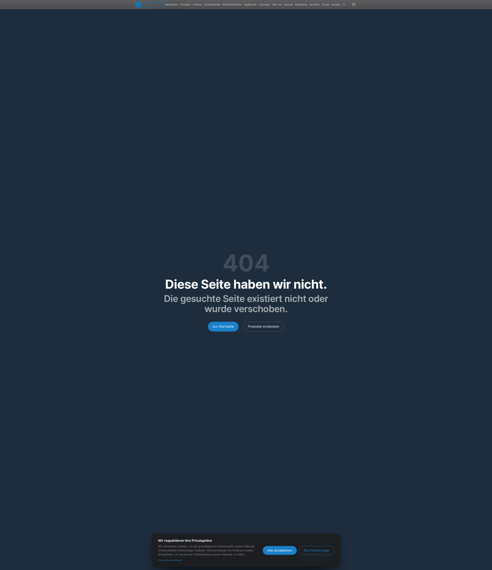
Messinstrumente (232, 4)
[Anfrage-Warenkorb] (353, 4)
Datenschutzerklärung (170, 560)
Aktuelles (314, 4)
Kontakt (336, 4)
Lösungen (264, 4)
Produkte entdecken (263, 326)
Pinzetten (185, 4)
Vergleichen (250, 4)
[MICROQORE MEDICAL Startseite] (150, 4)
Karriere (288, 4)
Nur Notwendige (316, 550)
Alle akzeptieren (279, 550)
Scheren (197, 4)
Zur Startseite (223, 326)
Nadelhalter (171, 4)
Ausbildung (301, 4)
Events (325, 4)
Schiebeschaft (212, 4)
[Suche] (343, 4)
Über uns (277, 4)
